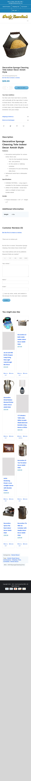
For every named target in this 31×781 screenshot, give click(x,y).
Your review (6, 263)
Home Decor (15, 555)
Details (11, 373)
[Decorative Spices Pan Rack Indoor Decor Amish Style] (8, 512)
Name (4, 279)
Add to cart (21, 87)
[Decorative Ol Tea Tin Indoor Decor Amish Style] (22, 450)
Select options (20, 437)
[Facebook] (3, 126)
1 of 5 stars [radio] (4, 259)
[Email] (23, 126)
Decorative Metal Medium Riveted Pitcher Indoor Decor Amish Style (8, 402)
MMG (24, 584)
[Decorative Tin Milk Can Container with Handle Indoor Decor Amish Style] (22, 512)
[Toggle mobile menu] (28, 21)
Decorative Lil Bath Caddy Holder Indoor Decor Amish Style (22, 339)
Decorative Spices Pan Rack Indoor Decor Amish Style (7, 528)
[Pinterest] (16, 126)
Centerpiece (7, 560)
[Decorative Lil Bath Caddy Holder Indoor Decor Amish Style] (22, 324)
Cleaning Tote (16, 560)
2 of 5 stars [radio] (10, 259)
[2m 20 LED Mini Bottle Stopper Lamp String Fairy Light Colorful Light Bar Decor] (8, 333)
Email (4, 286)
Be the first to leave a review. (12, 232)
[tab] (15, 116)
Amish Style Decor (13, 558)
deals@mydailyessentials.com (15, 3)
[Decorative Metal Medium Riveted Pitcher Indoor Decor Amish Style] (8, 387)
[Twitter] (10, 126)
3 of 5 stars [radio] (15, 259)
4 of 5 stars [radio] (20, 259)
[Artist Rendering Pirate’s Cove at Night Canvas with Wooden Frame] (8, 459)
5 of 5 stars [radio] (25, 259)
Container (6, 561)
